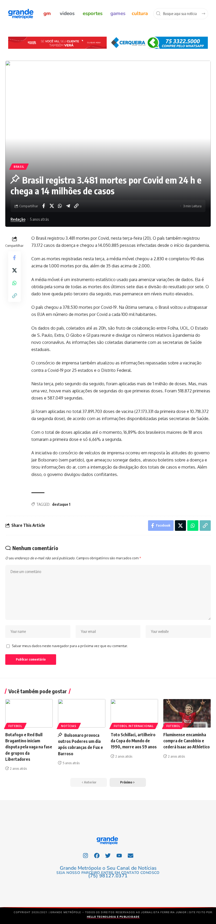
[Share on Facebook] (43, 206)
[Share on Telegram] (68, 206)
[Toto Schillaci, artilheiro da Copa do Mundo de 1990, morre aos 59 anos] (134, 713)
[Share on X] (51, 206)
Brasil (19, 166)
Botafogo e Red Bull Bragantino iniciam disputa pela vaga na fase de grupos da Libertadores (28, 747)
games (117, 13)
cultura (140, 13)
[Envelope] (131, 855)
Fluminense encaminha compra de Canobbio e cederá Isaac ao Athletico (186, 740)
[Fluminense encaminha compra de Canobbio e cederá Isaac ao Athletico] (187, 713)
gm (47, 13)
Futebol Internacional (134, 726)
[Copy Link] (76, 206)
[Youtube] (119, 855)
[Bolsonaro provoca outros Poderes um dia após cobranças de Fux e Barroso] (81, 713)
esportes (92, 13)
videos (67, 13)
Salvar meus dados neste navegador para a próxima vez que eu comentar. (70, 646)
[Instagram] (86, 855)
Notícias (68, 726)
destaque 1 (61, 504)
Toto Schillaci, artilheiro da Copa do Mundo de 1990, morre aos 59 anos (134, 740)
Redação (18, 219)
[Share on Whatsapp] (59, 206)
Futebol (15, 726)
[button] (128, 782)
